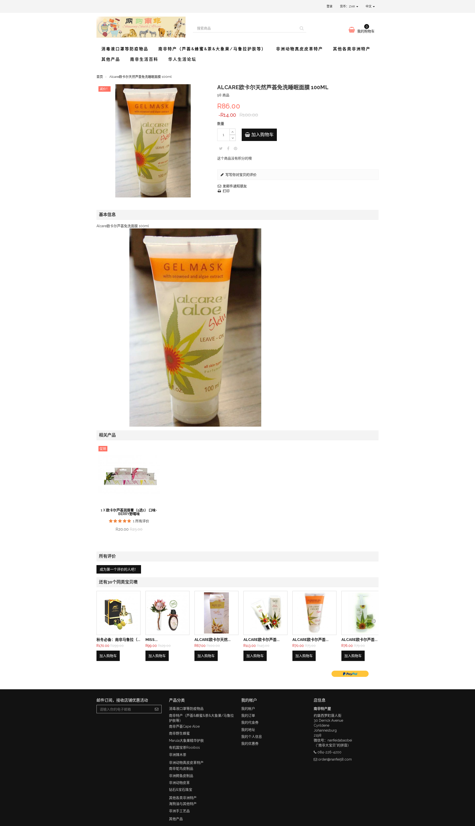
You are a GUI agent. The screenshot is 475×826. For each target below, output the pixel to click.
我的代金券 (250, 722)
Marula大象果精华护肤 (186, 741)
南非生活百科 (144, 59)
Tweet (220, 148)
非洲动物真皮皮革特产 (299, 49)
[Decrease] (233, 138)
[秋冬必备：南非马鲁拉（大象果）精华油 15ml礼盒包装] (118, 613)
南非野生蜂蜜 (179, 733)
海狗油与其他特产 (183, 804)
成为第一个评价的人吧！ (119, 569)
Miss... (151, 639)
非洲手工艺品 (179, 811)
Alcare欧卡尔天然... (212, 639)
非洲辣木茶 (177, 755)
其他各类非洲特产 (352, 49)
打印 (226, 191)
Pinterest (235, 148)
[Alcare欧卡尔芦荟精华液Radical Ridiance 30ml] (265, 613)
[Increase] (232, 132)
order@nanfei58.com (335, 759)
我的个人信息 (251, 737)
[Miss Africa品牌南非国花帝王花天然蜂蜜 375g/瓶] (167, 613)
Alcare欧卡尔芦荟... (261, 639)
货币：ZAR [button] (348, 6)
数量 (220, 124)
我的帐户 (248, 709)
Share (228, 148)
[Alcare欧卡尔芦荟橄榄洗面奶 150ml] (314, 613)
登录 (329, 6)
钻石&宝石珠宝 (180, 790)
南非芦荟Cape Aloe (184, 726)
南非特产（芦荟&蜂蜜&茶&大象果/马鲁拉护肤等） (212, 49)
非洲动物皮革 (179, 783)
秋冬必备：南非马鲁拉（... (118, 639)
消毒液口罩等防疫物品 (124, 49)
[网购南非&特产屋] (141, 27)
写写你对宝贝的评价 (240, 175)
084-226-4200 (329, 752)
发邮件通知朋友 (234, 186)
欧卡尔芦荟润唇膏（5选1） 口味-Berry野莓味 (131, 512)
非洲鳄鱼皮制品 (181, 776)
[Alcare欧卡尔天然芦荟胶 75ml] (216, 613)
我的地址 (248, 730)
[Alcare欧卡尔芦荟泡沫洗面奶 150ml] (363, 613)
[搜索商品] (301, 28)
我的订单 (248, 715)
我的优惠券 (250, 743)
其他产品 (110, 59)
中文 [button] (369, 6)
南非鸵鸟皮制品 (181, 769)
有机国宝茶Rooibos (184, 747)
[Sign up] (157, 709)
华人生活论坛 (182, 59)
